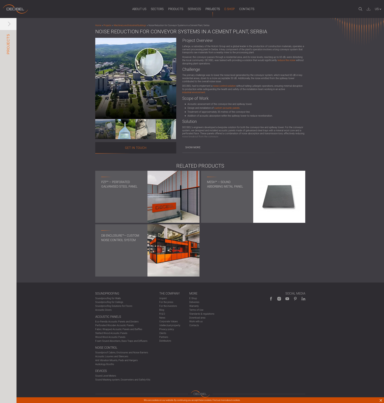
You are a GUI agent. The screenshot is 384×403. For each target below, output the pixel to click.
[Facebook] (271, 299)
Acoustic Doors (103, 309)
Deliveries (194, 302)
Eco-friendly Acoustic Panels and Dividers (117, 321)
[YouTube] (287, 299)
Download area (197, 317)
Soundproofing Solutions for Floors (113, 306)
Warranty (194, 306)
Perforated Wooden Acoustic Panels (114, 325)
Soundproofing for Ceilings (109, 302)
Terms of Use (196, 309)
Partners (163, 337)
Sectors (157, 9)
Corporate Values (168, 321)
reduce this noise (286, 60)
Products (175, 9)
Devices (101, 371)
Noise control (106, 347)
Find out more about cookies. (226, 400)
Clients (162, 333)
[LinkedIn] (303, 299)
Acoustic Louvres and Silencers (111, 356)
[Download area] (368, 9)
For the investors (168, 306)
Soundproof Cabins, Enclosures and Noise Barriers (121, 352)
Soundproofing (107, 293)
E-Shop (229, 9)
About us (139, 9)
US (377, 9)
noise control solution (224, 85)
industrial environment (193, 92)
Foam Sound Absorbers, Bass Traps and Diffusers (121, 341)
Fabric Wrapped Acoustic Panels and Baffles (118, 329)
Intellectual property (169, 325)
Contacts (246, 9)
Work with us (196, 321)
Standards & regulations (201, 313)
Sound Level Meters (105, 375)
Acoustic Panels (108, 317)
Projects (213, 9)
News (162, 317)
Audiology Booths (104, 364)
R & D (162, 313)
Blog (161, 309)
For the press (166, 302)
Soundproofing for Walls (108, 298)
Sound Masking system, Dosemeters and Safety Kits (122, 379)
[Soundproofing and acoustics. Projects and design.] (15, 9)
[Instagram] (279, 299)
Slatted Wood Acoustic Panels (111, 333)
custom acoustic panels (227, 108)
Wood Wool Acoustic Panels (110, 337)
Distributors (165, 340)
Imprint (163, 298)
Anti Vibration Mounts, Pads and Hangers (116, 360)
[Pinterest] (295, 299)
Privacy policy (166, 329)
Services (194, 9)
